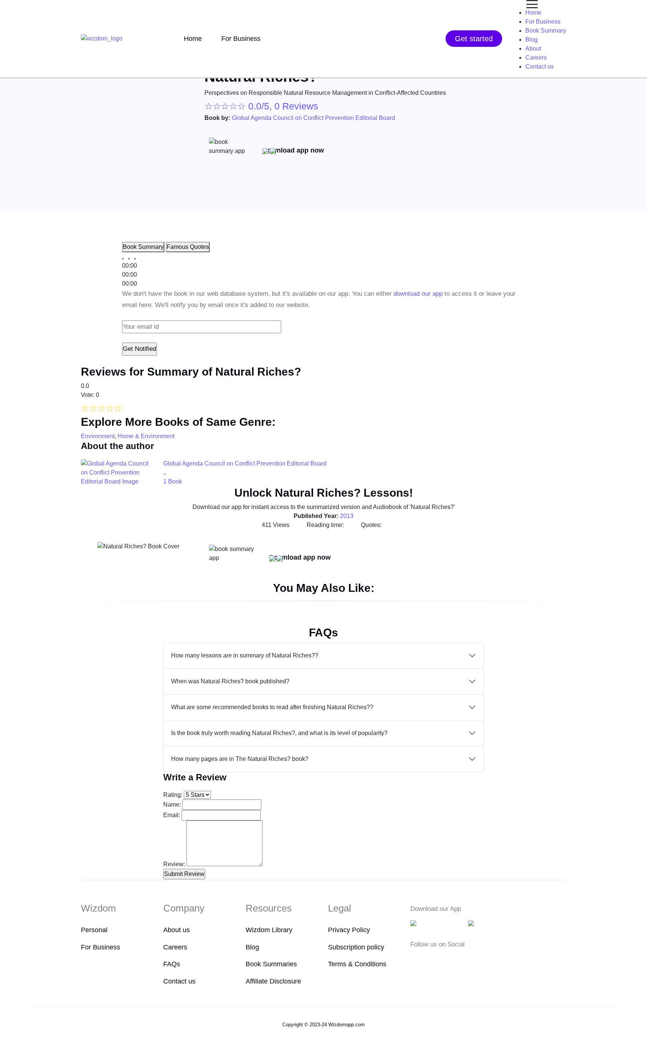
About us (176, 930)
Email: (171, 815)
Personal (94, 930)
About (533, 48)
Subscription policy (356, 947)
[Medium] (427, 960)
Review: (174, 864)
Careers (536, 57)
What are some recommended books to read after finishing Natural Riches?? (272, 707)
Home (193, 38)
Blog (531, 39)
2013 (346, 516)
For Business (241, 38)
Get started (474, 38)
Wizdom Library (269, 930)
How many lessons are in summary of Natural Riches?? (244, 655)
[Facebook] (415, 960)
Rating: (172, 795)
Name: (172, 804)
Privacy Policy (349, 930)
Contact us (539, 66)
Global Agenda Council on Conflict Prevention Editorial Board (313, 118)
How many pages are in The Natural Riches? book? (240, 759)
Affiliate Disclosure (273, 981)
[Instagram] (438, 960)
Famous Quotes (188, 247)
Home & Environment (146, 436)
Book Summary (545, 30)
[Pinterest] (460, 960)
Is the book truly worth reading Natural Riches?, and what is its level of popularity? (279, 733)
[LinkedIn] (450, 960)
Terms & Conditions (357, 964)
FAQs (171, 964)
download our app (418, 293)
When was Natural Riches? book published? (230, 681)
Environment (98, 436)
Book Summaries (271, 964)
